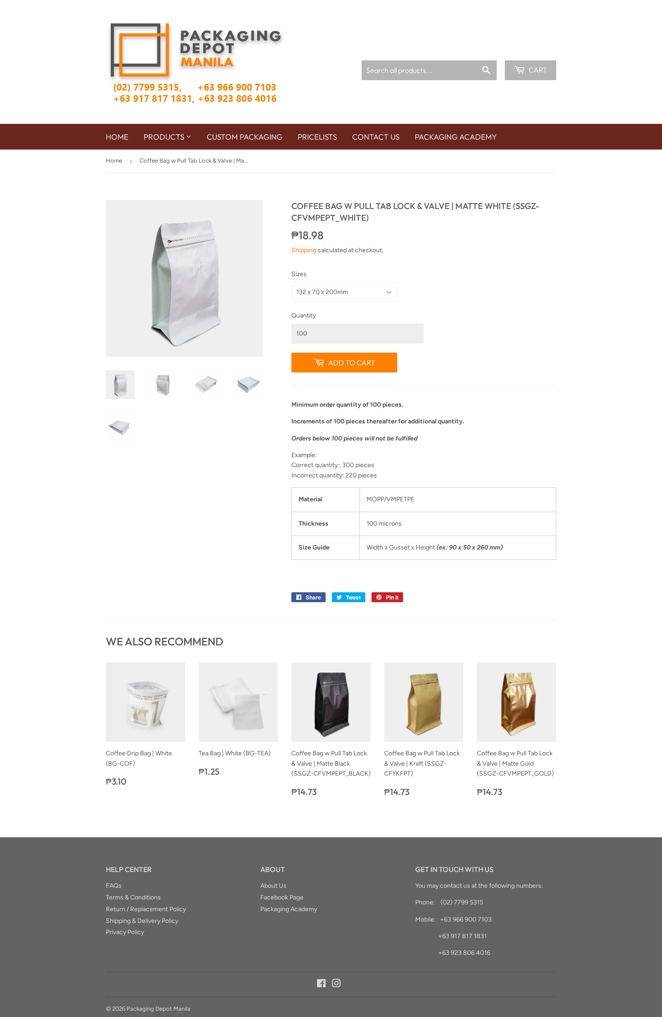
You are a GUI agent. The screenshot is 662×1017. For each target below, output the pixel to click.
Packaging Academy (456, 136)
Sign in (488, 48)
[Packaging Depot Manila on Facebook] (321, 985)
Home (117, 136)
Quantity (303, 315)
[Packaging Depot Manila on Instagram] (336, 985)
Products (165, 136)
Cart (537, 69)
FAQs (114, 886)
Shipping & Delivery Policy (142, 921)
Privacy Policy (125, 932)
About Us (273, 886)
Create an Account (532, 48)
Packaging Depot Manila (158, 1008)
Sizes (299, 274)
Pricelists (317, 136)
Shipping (303, 250)
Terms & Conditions (133, 897)
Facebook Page (282, 897)
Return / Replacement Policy (146, 909)
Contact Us (375, 136)
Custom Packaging (244, 136)
